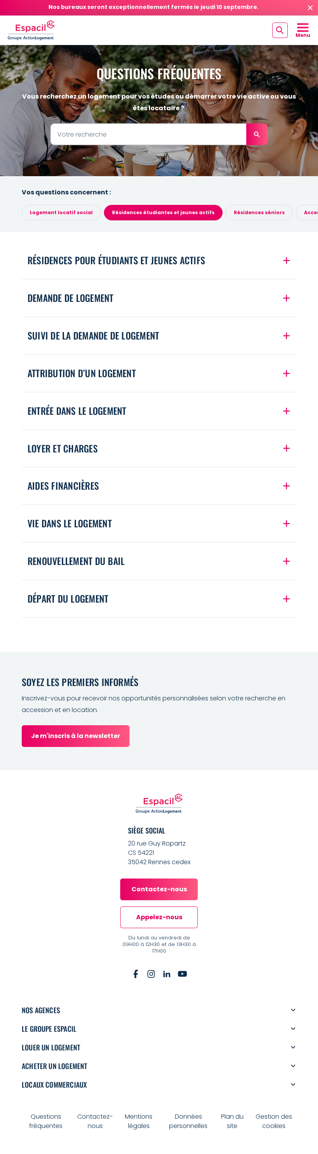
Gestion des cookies (274, 1121)
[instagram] (151, 974)
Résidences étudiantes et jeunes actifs (163, 212)
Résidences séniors (259, 212)
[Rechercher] (257, 134)
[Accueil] (31, 30)
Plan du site (232, 1121)
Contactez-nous (95, 1121)
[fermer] (310, 8)
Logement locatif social (61, 212)
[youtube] (182, 974)
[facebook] (135, 974)
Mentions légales (138, 1121)
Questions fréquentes (45, 1121)
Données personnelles (188, 1121)
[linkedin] (167, 974)
